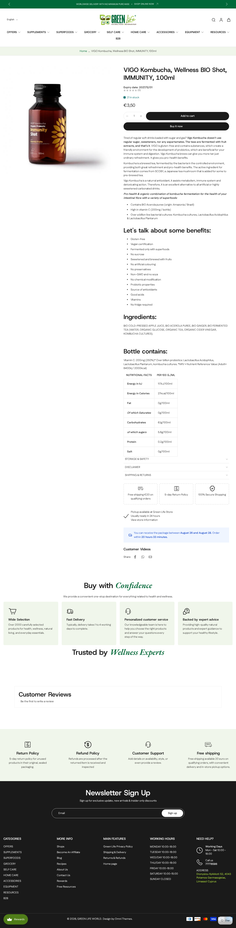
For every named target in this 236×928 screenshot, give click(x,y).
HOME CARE (138, 32)
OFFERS (12, 32)
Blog (59, 858)
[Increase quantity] (141, 116)
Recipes (61, 864)
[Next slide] (227, 4)
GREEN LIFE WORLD (89, 919)
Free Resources (66, 887)
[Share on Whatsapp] (143, 557)
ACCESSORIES (166, 32)
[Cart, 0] (229, 20)
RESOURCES (218, 32)
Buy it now (176, 126)
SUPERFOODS (65, 32)
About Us (62, 869)
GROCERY (90, 32)
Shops (60, 846)
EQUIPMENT (192, 32)
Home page (110, 864)
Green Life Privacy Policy (118, 846)
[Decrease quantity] (127, 116)
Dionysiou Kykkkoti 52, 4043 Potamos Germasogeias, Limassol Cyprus (213, 877)
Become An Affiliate (68, 852)
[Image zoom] (57, 120)
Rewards (62, 881)
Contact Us (63, 875)
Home (83, 51)
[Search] (213, 19)
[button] (187, 116)
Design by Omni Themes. (118, 919)
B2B (118, 38)
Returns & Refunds (114, 858)
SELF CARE (113, 32)
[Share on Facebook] (135, 557)
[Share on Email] (150, 557)
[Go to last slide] (9, 4)
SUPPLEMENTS (36, 32)
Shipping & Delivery (114, 852)
